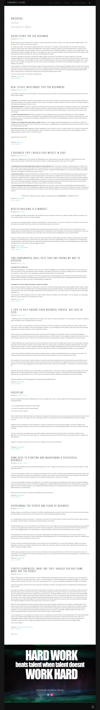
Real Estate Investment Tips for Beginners (38, 87)
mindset (17, 247)
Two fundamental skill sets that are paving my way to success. (45, 259)
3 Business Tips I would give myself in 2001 (38, 152)
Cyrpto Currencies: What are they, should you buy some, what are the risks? (47, 570)
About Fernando (55, 3)
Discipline (17, 392)
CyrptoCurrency (20, 627)
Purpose (67, 3)
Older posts (14, 634)
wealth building (24, 247)
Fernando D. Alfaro (16, 2)
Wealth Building (20, 246)
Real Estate (19, 142)
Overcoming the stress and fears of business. (40, 505)
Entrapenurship (20, 76)
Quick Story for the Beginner (29, 36)
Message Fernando (79, 3)
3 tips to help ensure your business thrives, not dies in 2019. (47, 311)
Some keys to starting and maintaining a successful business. (44, 459)
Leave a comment (15, 78)
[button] (89, 3)
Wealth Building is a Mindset (29, 209)
